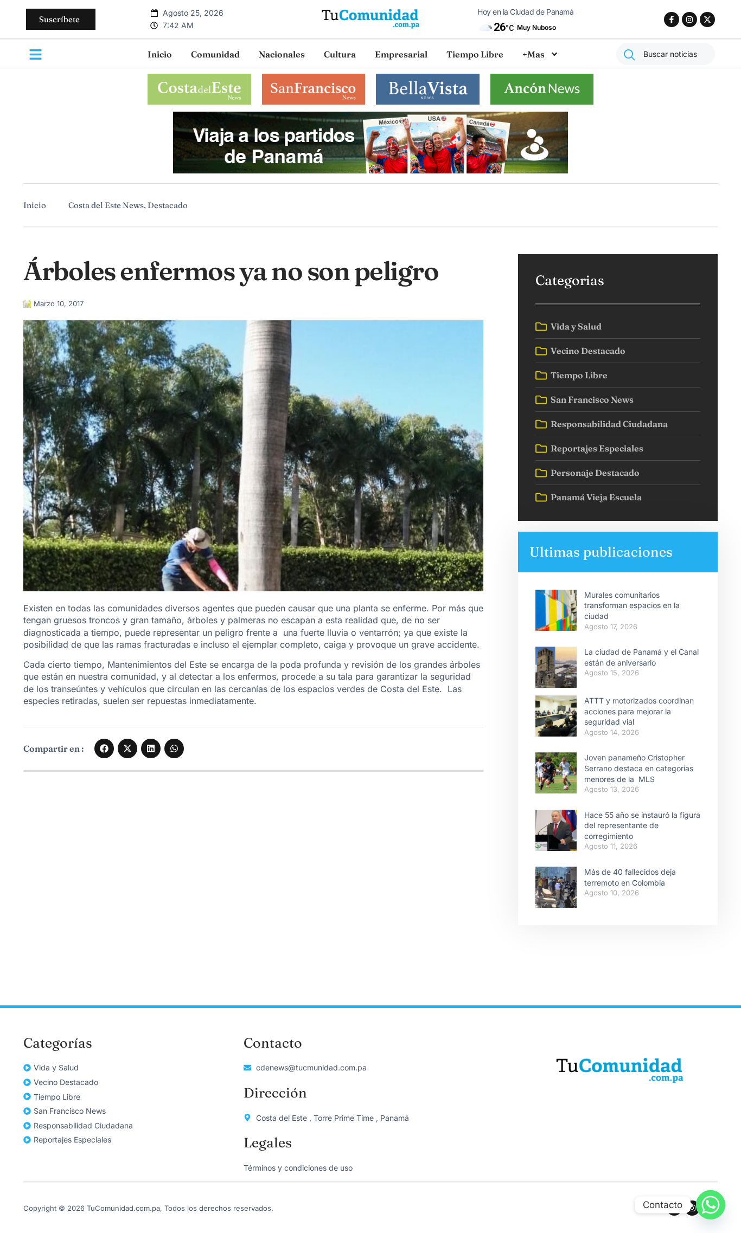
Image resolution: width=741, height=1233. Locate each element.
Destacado (168, 205)
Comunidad (215, 54)
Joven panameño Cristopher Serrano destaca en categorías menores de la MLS (638, 768)
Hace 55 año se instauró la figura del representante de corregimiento (642, 825)
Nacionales (282, 54)
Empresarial (401, 54)
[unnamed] (370, 170)
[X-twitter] (707, 19)
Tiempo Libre (474, 54)
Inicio (160, 54)
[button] (104, 748)
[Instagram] (689, 19)
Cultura (340, 54)
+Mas (533, 54)
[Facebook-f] (671, 19)
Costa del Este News (106, 205)
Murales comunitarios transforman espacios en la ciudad (632, 605)
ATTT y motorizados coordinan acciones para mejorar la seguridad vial (639, 711)
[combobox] (665, 54)
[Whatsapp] (710, 1204)
